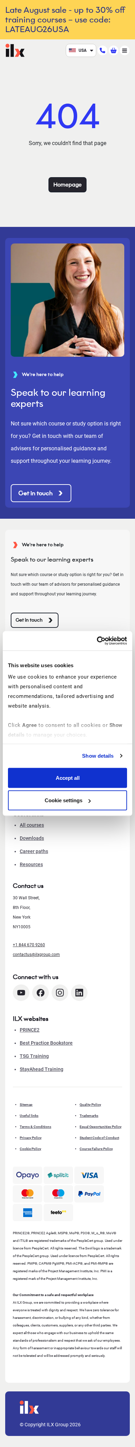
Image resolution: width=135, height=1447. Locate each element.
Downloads (32, 838)
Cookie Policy (30, 1149)
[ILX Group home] (15, 50)
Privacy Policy (31, 1138)
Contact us (28, 886)
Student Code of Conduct (99, 1138)
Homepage (67, 184)
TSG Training (34, 1056)
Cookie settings (63, 800)
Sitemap (26, 1104)
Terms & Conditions (35, 1127)
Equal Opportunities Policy (101, 1127)
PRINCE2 (29, 1030)
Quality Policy (90, 1104)
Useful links (29, 1116)
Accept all (68, 777)
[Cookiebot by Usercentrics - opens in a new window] (97, 640)
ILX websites (30, 1019)
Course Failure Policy (96, 1149)
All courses (32, 825)
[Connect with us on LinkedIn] (79, 992)
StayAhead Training (41, 1069)
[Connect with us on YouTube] (21, 992)
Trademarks (89, 1116)
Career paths (34, 851)
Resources (31, 864)
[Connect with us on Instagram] (60, 992)
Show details (98, 756)
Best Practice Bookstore (46, 1043)
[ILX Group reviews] (58, 1212)
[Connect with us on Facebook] (40, 992)
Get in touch (35, 493)
